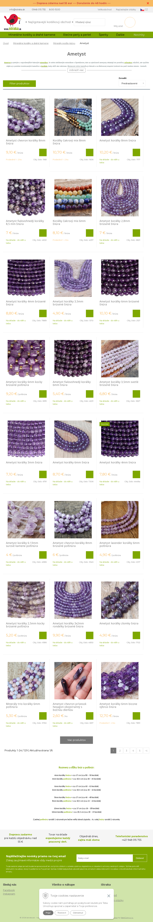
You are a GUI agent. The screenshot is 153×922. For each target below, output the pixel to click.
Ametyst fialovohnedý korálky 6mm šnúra (72, 383)
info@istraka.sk (17, 9)
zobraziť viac (76, 70)
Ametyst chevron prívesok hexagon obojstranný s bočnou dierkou (69, 707)
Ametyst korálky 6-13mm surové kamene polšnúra (22, 544)
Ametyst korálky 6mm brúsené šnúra (119, 303)
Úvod (6, 43)
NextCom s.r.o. (127, 917)
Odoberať (140, 858)
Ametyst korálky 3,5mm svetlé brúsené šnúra (119, 383)
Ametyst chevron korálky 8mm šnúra (25, 142)
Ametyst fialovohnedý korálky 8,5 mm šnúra (25, 222)
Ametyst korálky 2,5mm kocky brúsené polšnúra (25, 625)
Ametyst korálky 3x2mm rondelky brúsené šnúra (68, 625)
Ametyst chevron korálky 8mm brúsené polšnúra (72, 544)
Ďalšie (120, 34)
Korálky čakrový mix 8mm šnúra (69, 142)
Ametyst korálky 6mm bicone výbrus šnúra (118, 705)
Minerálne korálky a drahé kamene (31, 43)
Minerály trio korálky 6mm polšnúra (23, 705)
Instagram (9, 893)
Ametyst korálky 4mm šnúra (118, 462)
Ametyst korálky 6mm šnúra (71, 462)
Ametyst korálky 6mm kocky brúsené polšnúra (24, 383)
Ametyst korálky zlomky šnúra (119, 623)
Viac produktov (76, 740)
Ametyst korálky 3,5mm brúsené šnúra (68, 303)
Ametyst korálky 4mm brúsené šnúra (26, 303)
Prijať (48, 913)
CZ (146, 9)
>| (146, 750)
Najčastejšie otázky (126, 9)
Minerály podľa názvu (64, 43)
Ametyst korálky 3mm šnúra (24, 462)
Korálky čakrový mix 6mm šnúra (69, 222)
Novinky (139, 34)
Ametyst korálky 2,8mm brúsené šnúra (115, 222)
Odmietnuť (78, 913)
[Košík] (130, 22)
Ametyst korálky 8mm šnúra (118, 140)
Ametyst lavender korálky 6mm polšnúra (120, 544)
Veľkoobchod (104, 9)
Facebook (9, 890)
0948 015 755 (39, 9)
